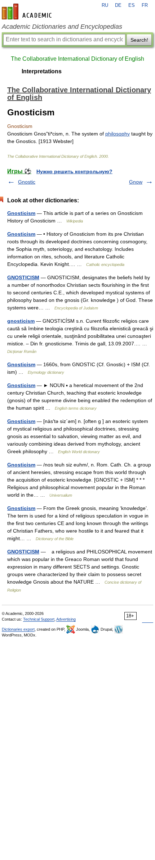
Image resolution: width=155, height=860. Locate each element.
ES (131, 5)
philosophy (117, 134)
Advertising (66, 619)
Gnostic (26, 182)
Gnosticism (21, 213)
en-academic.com (28, 11)
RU (105, 5)
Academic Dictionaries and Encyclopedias (62, 26)
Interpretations (42, 71)
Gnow (135, 182)
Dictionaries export (18, 629)
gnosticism (21, 321)
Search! (139, 40)
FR (145, 5)
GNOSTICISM (23, 277)
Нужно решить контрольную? (74, 171)
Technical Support (38, 619)
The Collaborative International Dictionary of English (77, 59)
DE (118, 5)
